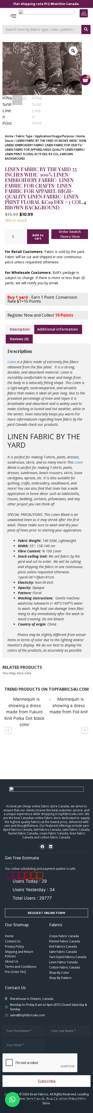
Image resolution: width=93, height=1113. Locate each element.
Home (9, 136)
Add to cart (38, 237)
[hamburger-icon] (13, 16)
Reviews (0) (19, 339)
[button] (84, 13)
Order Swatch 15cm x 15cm (70, 234)
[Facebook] (42, 846)
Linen (11, 361)
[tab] (19, 329)
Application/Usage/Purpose (54, 136)
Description (20, 329)
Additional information (57, 329)
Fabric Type (24, 136)
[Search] (86, 29)
